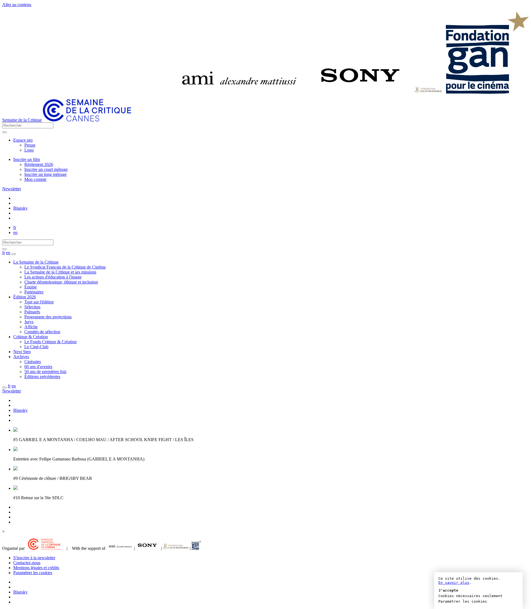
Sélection (32, 306)
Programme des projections (48, 316)
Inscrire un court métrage (46, 169)
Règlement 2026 (38, 164)
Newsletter (11, 188)
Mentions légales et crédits (36, 567)
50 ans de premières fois (45, 371)
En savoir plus (453, 583)
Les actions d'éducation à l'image (53, 277)
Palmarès (32, 311)
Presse (29, 145)
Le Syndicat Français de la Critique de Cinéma (65, 267)
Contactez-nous (26, 562)
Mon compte (35, 179)
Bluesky (20, 208)
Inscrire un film (26, 159)
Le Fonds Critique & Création (50, 341)
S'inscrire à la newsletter (34, 557)
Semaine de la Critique (22, 120)
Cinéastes (32, 361)
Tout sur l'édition (39, 302)
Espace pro (23, 140)
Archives (21, 356)
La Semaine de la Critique (36, 262)
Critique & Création (30, 336)
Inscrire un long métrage (45, 174)
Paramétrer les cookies (32, 572)
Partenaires (33, 292)
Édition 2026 (24, 297)
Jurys (28, 321)
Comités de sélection (42, 331)
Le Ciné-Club (36, 346)
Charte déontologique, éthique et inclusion (61, 282)
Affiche (31, 326)
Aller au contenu (16, 4)
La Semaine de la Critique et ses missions (60, 272)
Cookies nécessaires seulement (470, 596)
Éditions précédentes (42, 376)
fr (14, 227)
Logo (29, 150)
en (15, 232)
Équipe (30, 287)
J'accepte (448, 590)
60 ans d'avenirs (38, 366)
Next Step (22, 351)
